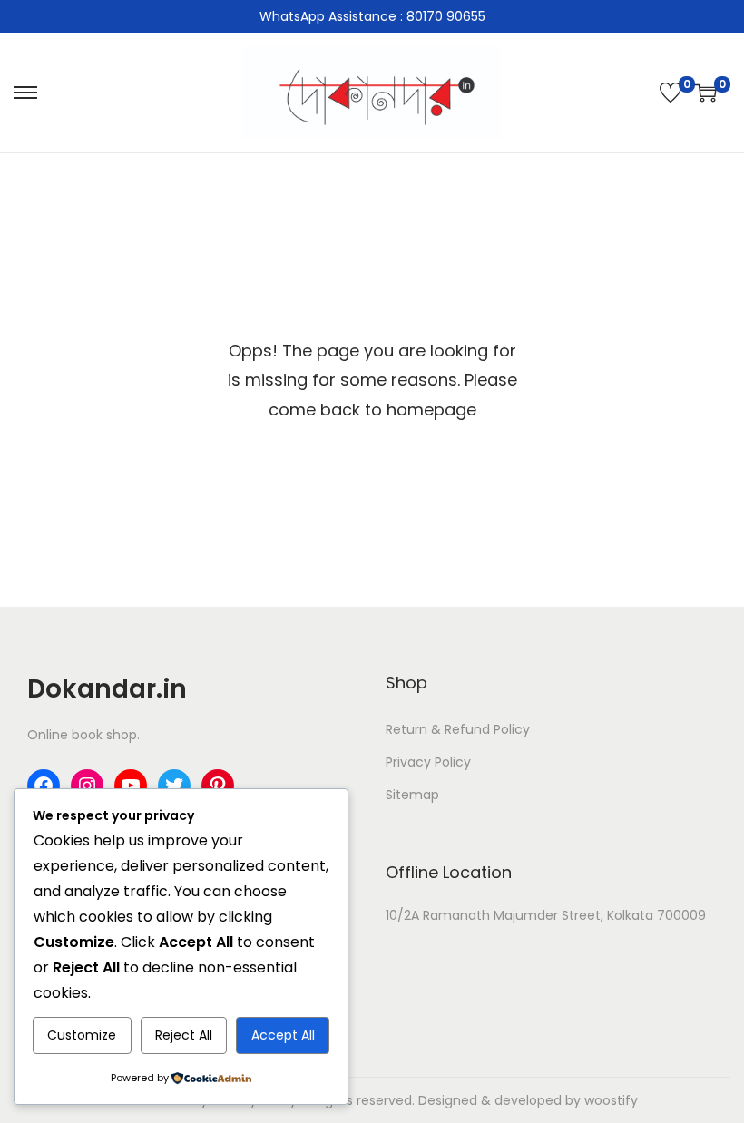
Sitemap (412, 795)
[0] (670, 92)
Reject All (183, 1035)
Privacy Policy (428, 762)
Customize (81, 1035)
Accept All (283, 1035)
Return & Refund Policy (458, 729)
